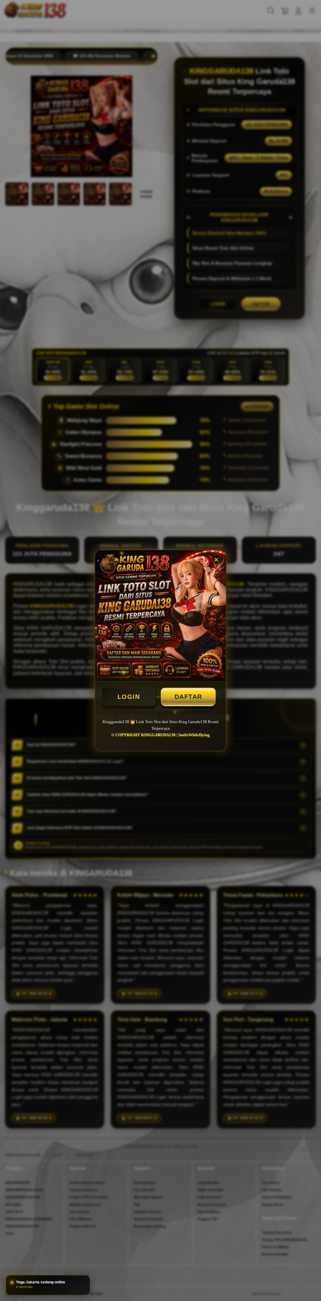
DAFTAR (188, 696)
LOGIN (129, 696)
